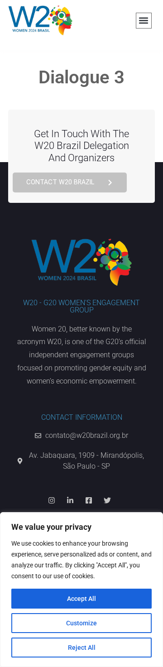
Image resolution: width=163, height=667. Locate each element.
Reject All (82, 647)
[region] (81, 589)
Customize (81, 623)
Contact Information (81, 417)
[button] (144, 21)
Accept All (81, 598)
